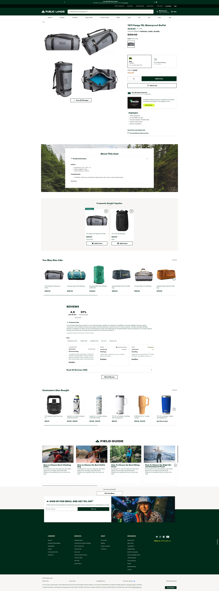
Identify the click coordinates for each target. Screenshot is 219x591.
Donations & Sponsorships (54, 543)
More (159, 17)
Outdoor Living (104, 17)
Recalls (129, 563)
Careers (50, 549)
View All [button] (174, 260)
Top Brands (103, 549)
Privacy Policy (72, 581)
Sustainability (51, 546)
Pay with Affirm (77, 563)
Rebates (103, 543)
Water (118, 17)
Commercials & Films (53, 552)
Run (149, 17)
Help (175, 6)
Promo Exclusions (131, 560)
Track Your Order (78, 557)
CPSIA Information (131, 557)
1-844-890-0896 (130, 584)
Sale (170, 17)
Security (129, 569)
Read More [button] (74, 181)
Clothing (62, 17)
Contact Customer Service (80, 554)
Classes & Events (140, 6)
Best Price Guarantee (132, 552)
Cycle (129, 17)
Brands (50, 17)
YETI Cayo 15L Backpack (118, 233)
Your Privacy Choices (128, 581)
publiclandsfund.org (137, 587)
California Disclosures (171, 581)
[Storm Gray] (131, 44)
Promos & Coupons (105, 546)
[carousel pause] (156, 2)
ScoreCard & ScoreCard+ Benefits (82, 543)
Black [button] (113, 239)
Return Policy (130, 543)
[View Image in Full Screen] (62, 42)
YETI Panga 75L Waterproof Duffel (96, 233)
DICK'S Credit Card (119, 6)
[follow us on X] (164, 536)
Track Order (168, 6)
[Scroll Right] (149, 355)
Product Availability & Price (133, 554)
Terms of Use (45, 581)
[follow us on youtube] (167, 536)
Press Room (50, 554)
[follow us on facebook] (157, 536)
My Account (77, 552)
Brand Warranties (131, 566)
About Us (50, 540)
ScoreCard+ (130, 6)
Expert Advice (150, 6)
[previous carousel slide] (65, 2)
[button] (80, 100)
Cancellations (130, 546)
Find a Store (160, 6)
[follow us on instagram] (161, 536)
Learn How (148, 94)
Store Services (77, 549)
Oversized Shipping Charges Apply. (139, 133)
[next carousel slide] (154, 2)
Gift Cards (76, 560)
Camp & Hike (89, 17)
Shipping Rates (131, 549)
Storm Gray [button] (89, 239)
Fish (139, 17)
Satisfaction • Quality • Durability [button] (150, 31)
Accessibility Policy (100, 581)
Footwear (75, 17)
